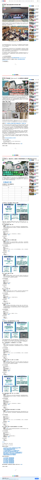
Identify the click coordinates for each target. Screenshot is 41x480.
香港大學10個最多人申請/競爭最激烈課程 (8, 458)
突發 (34, 13)
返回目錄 (3, 319)
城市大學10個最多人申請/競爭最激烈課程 (8, 460)
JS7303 (7, 274)
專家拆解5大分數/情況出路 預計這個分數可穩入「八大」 (10, 448)
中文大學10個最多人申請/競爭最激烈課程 (8, 457)
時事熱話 (35, 30)
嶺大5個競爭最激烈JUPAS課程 (7, 182)
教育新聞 (6, 3)
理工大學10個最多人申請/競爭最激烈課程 (8, 461)
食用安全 (35, 110)
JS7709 (7, 304)
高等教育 (6, 77)
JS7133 (7, 225)
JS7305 (7, 427)
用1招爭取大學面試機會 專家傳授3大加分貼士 (9, 449)
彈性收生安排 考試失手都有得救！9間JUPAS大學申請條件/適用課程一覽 (12, 452)
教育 (4, 3)
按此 (21, 143)
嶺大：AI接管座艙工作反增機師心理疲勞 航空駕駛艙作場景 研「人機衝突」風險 (15, 123)
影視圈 (34, 100)
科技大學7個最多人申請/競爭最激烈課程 (8, 459)
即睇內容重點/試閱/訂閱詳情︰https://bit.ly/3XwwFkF (19, 57)
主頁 (2, 3)
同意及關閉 (37, 478)
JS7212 (7, 410)
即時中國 (35, 90)
